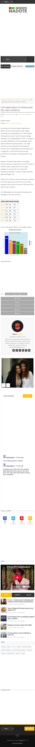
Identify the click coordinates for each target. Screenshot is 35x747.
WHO (7, 123)
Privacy (14, 743)
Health (18, 99)
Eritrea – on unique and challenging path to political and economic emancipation (20, 601)
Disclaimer (20, 743)
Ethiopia (3, 211)
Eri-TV (13, 647)
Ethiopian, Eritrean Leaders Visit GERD (19, 625)
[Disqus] (17, 425)
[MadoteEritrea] (13, 350)
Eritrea (3, 204)
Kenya (2, 220)
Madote (21, 740)
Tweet (18, 298)
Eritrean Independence (19, 650)
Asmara (3, 647)
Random (28, 595)
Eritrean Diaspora (6, 650)
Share (18, 302)
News (17, 653)
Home (3, 99)
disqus (27, 396)
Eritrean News (10, 99)
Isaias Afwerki (10, 653)
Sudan (3, 207)
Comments (17, 595)
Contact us (30, 728)
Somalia (3, 217)
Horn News (25, 99)
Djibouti (3, 214)
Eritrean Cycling (26, 647)
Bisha (8, 647)
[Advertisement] (17, 35)
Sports (23, 653)
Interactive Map (16, 123)
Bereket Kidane (25, 66)
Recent (6, 595)
